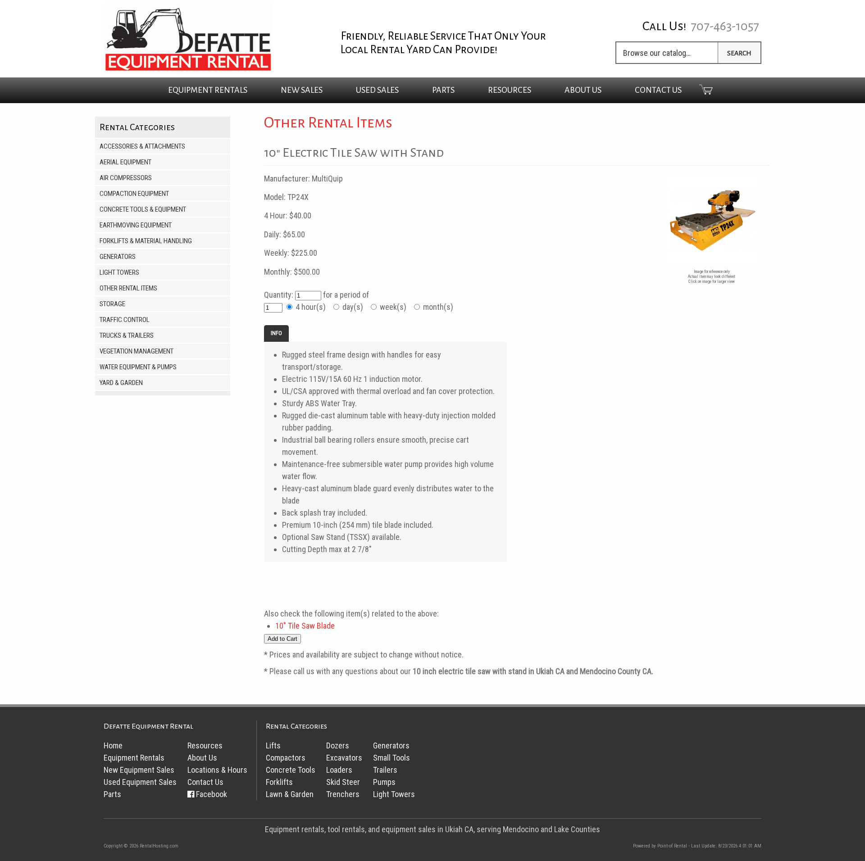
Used (377, 90)
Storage (112, 304)
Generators (118, 257)
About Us (583, 90)
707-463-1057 (725, 26)
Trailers (385, 770)
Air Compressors (126, 178)
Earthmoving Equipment (136, 225)
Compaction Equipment (134, 194)
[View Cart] (698, 89)
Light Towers (119, 272)
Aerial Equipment (125, 162)
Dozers (337, 745)
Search (739, 53)
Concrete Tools (290, 770)
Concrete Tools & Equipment (143, 209)
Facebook (211, 794)
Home (113, 745)
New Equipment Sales (139, 770)
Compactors (285, 757)
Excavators (344, 757)
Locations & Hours (217, 770)
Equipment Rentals (134, 757)
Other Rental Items (128, 288)
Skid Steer (343, 782)
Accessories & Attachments (142, 146)
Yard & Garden (121, 383)
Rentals (207, 90)
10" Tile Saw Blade (305, 625)
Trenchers (343, 794)
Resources (509, 90)
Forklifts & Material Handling (146, 241)
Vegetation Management (136, 351)
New (302, 90)
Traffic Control (125, 320)
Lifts (273, 745)
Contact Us (658, 90)
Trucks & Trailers (127, 335)
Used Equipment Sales (140, 782)
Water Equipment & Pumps (138, 367)
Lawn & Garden (290, 794)
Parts (443, 90)
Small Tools (391, 757)
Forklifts (279, 782)
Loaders (339, 770)
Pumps (384, 782)
